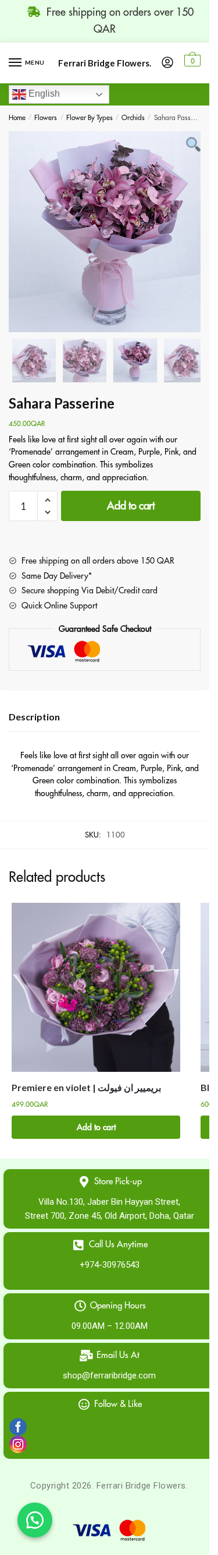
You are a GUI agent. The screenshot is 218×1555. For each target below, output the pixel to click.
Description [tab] (34, 716)
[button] (34, 1520)
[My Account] (167, 63)
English (43, 93)
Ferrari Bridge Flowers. (104, 63)
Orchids (133, 117)
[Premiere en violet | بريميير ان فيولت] (96, 987)
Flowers (45, 117)
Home (17, 117)
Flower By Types (89, 117)
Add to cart (131, 506)
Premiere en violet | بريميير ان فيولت (86, 1087)
